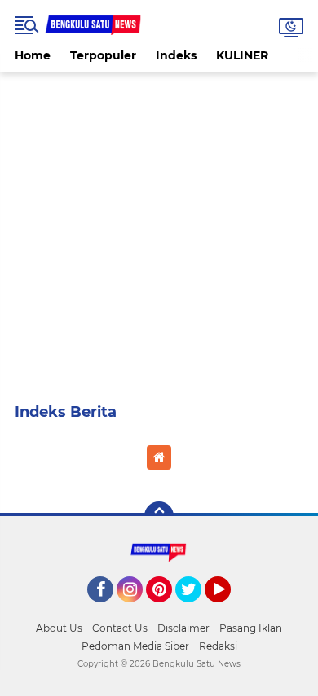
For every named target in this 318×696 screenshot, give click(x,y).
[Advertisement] (159, 230)
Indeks (176, 55)
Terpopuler (103, 55)
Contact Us (120, 628)
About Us (59, 628)
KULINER (242, 55)
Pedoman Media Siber (135, 646)
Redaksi (218, 646)
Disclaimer (183, 628)
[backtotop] (159, 516)
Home (33, 55)
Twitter (195, 609)
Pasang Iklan (250, 628)
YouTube (229, 609)
